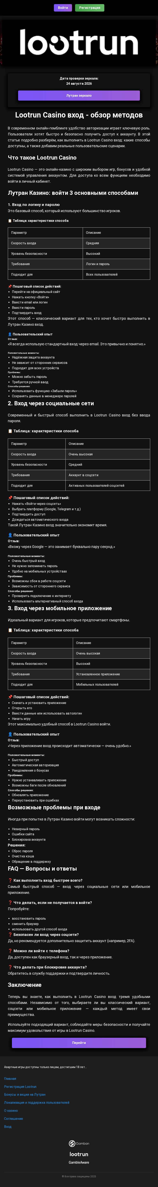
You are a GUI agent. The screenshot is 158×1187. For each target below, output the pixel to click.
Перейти (79, 1043)
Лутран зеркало (79, 96)
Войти (63, 8)
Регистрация (89, 8)
